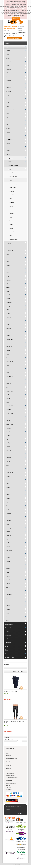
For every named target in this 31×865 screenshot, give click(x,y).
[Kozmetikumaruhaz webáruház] (21, 833)
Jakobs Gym (9, 565)
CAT (7, 598)
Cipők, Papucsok (9, 624)
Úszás (6, 650)
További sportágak (9, 657)
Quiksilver (8, 295)
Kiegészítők (10, 250)
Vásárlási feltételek (10, 775)
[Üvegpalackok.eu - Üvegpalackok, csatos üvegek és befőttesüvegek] (21, 819)
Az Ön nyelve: (7, 33)
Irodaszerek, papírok (10, 842)
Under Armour (9, 413)
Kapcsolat (6, 30)
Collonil (8, 128)
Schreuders (9, 550)
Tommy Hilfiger (9, 339)
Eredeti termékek (10, 773)
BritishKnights (9, 376)
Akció (6, 639)
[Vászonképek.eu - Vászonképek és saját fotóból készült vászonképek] (10, 827)
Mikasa (8, 524)
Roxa (7, 616)
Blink (7, 73)
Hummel (8, 143)
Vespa (7, 365)
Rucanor (8, 313)
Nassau (8, 557)
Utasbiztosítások (21, 849)
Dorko (7, 102)
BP (7, 76)
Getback (8, 132)
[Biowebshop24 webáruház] (21, 826)
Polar (7, 372)
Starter (8, 394)
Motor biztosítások (21, 847)
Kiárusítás (7, 43)
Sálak (10, 235)
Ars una (8, 58)
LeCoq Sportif (9, 158)
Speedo (8, 335)
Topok (10, 217)
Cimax (7, 620)
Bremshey (8, 579)
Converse (8, 91)
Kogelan (8, 554)
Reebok (8, 298)
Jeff (7, 147)
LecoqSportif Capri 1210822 (11, 691)
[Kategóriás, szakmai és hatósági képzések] (21, 853)
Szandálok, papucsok (13, 165)
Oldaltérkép (8, 755)
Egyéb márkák (9, 361)
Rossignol (8, 306)
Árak (7, 763)
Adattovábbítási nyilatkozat (12, 777)
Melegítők (11, 195)
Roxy (7, 309)
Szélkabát (11, 232)
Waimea (8, 461)
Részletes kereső (20, 36)
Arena (7, 54)
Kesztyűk (11, 191)
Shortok (11, 209)
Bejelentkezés (22, 32)
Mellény (11, 228)
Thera (7, 439)
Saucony (8, 320)
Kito (7, 539)
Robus (8, 576)
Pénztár (20, 30)
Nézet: (6, 670)
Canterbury (9, 531)
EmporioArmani (10, 110)
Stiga (7, 483)
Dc (7, 98)
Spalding (8, 528)
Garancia (8, 785)
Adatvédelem (9, 771)
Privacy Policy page (10, 13)
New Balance (9, 269)
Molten (8, 561)
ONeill (7, 283)
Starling (8, 609)
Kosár (20, 28)
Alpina (7, 587)
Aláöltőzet (11, 172)
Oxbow (8, 287)
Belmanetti (8, 69)
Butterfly (8, 546)
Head (7, 454)
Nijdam (8, 476)
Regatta (8, 420)
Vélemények (8, 765)
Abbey (7, 465)
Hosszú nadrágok (13, 184)
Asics (7, 369)
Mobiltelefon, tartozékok (21, 841)
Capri (10, 180)
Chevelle (8, 84)
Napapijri (8, 280)
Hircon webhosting (15, 864)
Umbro (8, 343)
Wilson (8, 350)
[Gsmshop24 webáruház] (21, 839)
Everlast (8, 480)
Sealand (8, 324)
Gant (7, 121)
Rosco (7, 468)
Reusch (8, 605)
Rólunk (7, 751)
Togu (7, 505)
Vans (7, 354)
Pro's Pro (8, 450)
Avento (8, 446)
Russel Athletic (9, 406)
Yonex (7, 357)
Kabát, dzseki (12, 187)
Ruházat (10, 169)
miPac (7, 417)
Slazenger (8, 328)
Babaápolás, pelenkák (21, 836)
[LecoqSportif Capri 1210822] (15, 682)
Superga (8, 428)
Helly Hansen (9, 139)
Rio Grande (9, 302)
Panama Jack (9, 391)
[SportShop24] (15, 22)
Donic (7, 509)
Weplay (8, 572)
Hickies (8, 398)
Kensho (8, 150)
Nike (7, 272)
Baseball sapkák (13, 176)
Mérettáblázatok (10, 36)
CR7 (7, 387)
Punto (7, 542)
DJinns (8, 380)
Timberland (9, 594)
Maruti (7, 258)
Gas (7, 124)
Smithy (8, 332)
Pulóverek (11, 202)
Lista (12, 670)
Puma (7, 291)
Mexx (7, 261)
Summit (8, 487)
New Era (8, 431)
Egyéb (9, 246)
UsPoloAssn (9, 346)
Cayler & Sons (9, 424)
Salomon (8, 317)
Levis (7, 254)
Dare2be (8, 409)
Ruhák (11, 206)
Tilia (7, 502)
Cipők (9, 161)
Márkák (7, 47)
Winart (7, 568)
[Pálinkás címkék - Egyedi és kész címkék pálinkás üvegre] (10, 819)
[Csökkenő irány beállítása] (22, 671)
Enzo (7, 113)
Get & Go (8, 513)
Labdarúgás (8, 642)
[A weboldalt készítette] (20, 813)
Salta (7, 402)
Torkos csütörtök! (10, 853)
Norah (7, 276)
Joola (7, 591)
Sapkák (11, 224)
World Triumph (9, 535)
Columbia (8, 87)
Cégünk (7, 753)
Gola (7, 135)
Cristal (7, 491)
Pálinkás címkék (9, 822)
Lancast (8, 154)
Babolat (8, 65)
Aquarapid (8, 61)
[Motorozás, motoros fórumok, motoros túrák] (21, 845)
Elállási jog (8, 787)
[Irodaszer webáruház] (10, 839)
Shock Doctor (9, 472)
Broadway (8, 80)
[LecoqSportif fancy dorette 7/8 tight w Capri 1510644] (15, 712)
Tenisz (6, 646)
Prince (7, 613)
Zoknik (11, 221)
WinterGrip (8, 583)
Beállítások (21, 26)
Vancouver (8, 520)
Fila (7, 117)
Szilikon (8, 494)
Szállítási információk (11, 783)
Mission (8, 265)
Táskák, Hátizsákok (9, 628)
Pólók (10, 198)
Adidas (8, 50)
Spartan (8, 435)
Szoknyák (11, 213)
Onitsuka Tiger (9, 602)
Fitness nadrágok (13, 239)
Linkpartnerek (9, 789)
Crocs (7, 95)
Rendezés (14, 671)
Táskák (9, 243)
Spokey (8, 443)
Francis (8, 498)
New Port (8, 457)
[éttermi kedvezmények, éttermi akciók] (10, 851)
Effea (7, 106)
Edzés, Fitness (8, 653)
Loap (7, 517)
